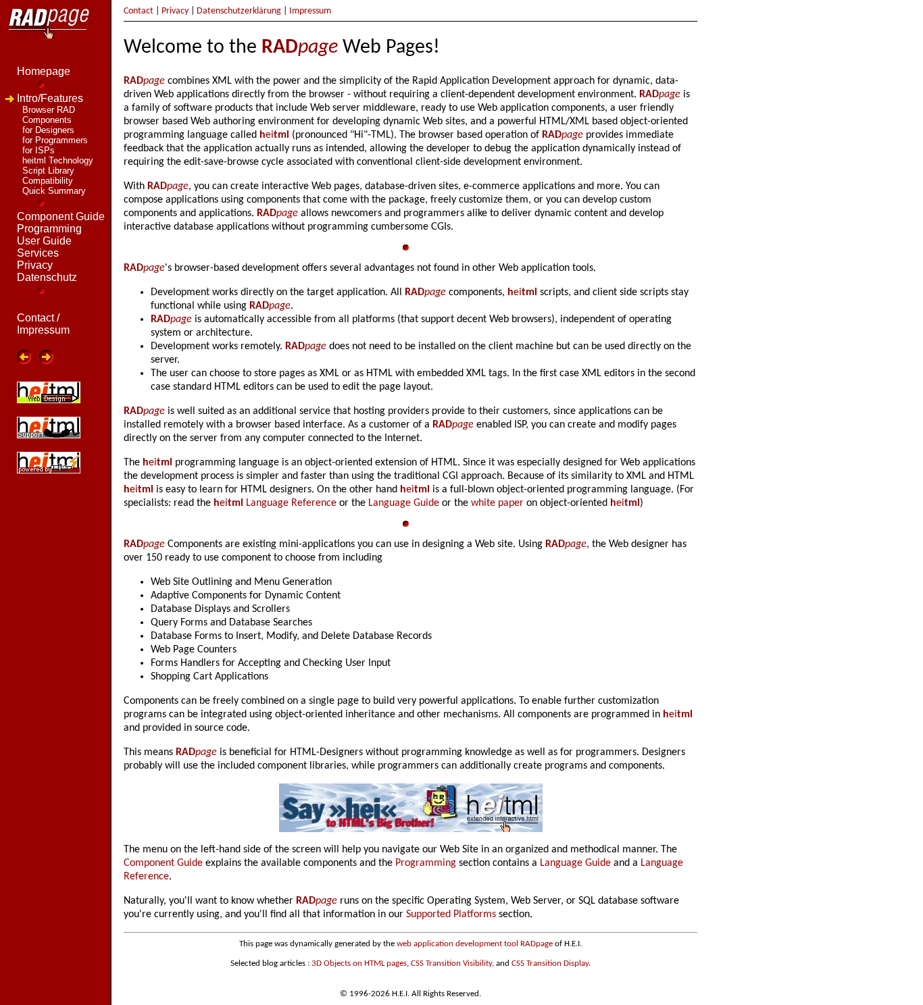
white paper (497, 503)
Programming (425, 863)
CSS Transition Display (550, 963)
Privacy (175, 11)
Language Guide (403, 503)
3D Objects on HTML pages (359, 963)
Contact (138, 11)
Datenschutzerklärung (239, 11)
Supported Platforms (451, 914)
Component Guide (163, 863)
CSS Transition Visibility (451, 963)
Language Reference (291, 503)
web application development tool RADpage (475, 943)
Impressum (310, 11)
